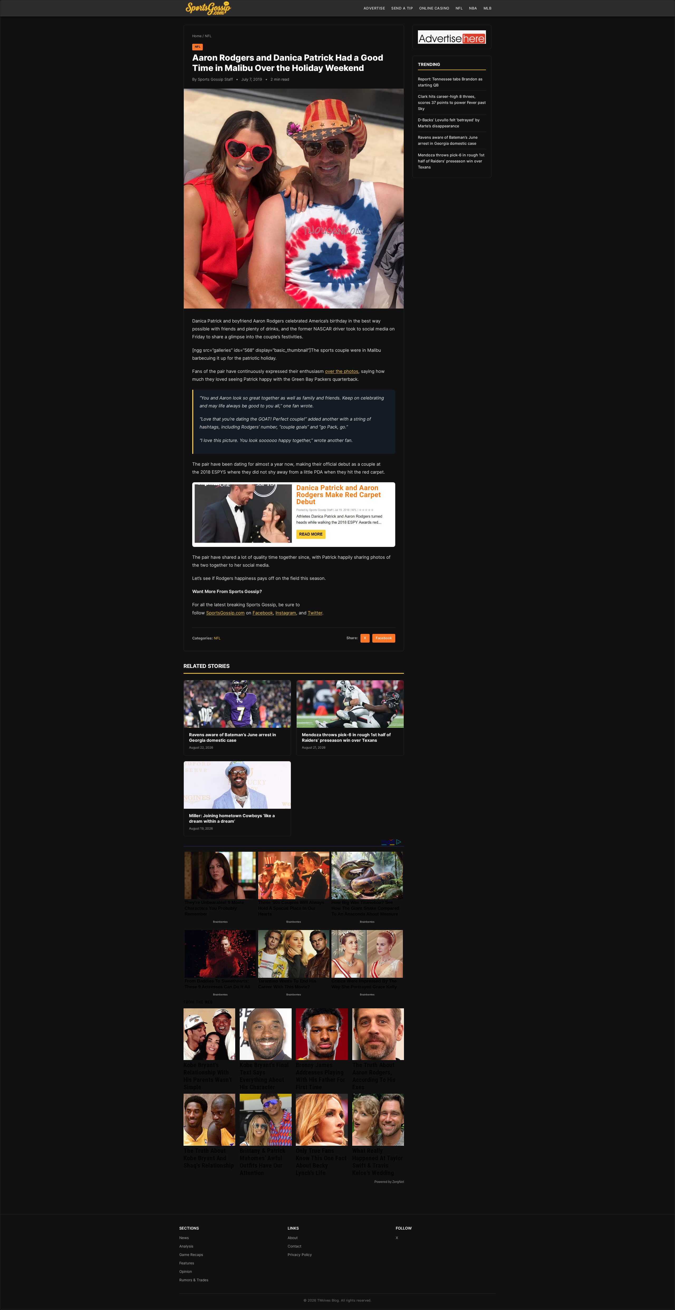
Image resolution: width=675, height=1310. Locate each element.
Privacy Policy (300, 1255)
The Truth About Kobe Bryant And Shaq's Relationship (209, 1158)
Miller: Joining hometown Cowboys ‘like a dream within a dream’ (232, 818)
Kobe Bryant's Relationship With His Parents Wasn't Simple (208, 1076)
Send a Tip (402, 8)
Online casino (434, 8)
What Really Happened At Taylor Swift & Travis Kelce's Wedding (377, 1162)
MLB (488, 8)
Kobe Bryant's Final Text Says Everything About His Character (264, 1076)
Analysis (186, 1246)
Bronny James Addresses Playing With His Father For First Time (320, 1076)
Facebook (263, 612)
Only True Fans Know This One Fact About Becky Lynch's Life (321, 1162)
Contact (294, 1246)
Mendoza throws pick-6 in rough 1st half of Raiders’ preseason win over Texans (346, 737)
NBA (473, 8)
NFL (459, 8)
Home (196, 36)
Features (186, 1263)
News (184, 1238)
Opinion (185, 1271)
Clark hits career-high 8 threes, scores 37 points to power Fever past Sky (452, 102)
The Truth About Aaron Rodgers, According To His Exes (374, 1076)
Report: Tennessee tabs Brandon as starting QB (450, 82)
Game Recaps (191, 1255)
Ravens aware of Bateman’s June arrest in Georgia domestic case (232, 737)
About (293, 1238)
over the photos (341, 371)
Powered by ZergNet (389, 1182)
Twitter (315, 612)
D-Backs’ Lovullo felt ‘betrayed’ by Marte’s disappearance (449, 123)
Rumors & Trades (193, 1280)
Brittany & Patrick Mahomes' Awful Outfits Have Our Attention (262, 1162)
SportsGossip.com (225, 612)
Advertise (374, 8)
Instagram (286, 612)
